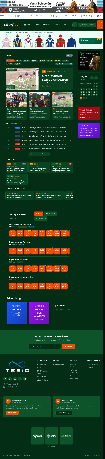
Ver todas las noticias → (39, 154)
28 (91, 98)
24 (81, 98)
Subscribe (68, 346)
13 (89, 92)
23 (97, 95)
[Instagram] (15, 379)
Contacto (90, 368)
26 (86, 98)
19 (86, 95)
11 (84, 92)
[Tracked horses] (74, 24)
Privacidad (97, 455)
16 (97, 92)
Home (29, 25)
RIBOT (39, 368)
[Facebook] (5, 379)
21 (91, 95)
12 (86, 92)
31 (81, 101)
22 (94, 95)
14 (91, 92)
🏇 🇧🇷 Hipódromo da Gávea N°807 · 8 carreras (62, 16)
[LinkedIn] (25, 379)
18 (84, 95)
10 (81, 92)
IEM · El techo (41, 377)
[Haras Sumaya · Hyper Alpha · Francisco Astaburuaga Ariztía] (61, 41)
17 (81, 95)
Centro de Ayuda (92, 364)
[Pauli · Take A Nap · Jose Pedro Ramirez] (17, 41)
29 (94, 98)
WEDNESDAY (41, 218)
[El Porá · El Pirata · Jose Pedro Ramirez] (39, 41)
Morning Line (41, 364)
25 (84, 98)
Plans (66, 25)
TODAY (38, 213)
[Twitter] (10, 379)
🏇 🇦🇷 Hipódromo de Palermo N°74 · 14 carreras (27, 16)
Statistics (46, 25)
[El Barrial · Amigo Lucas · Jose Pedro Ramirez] (28, 41)
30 (97, 98)
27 (89, 98)
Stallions (57, 25)
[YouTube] (20, 379)
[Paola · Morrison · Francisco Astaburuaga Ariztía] (71, 41)
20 (89, 95)
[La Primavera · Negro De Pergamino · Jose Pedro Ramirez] (6, 41)
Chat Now (12, 413)
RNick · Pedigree (42, 380)
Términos (87, 455)
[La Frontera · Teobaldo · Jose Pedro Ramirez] (50, 41)
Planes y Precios (58, 364)
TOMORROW (50, 213)
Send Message (64, 413)
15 (94, 92)
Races (37, 25)
